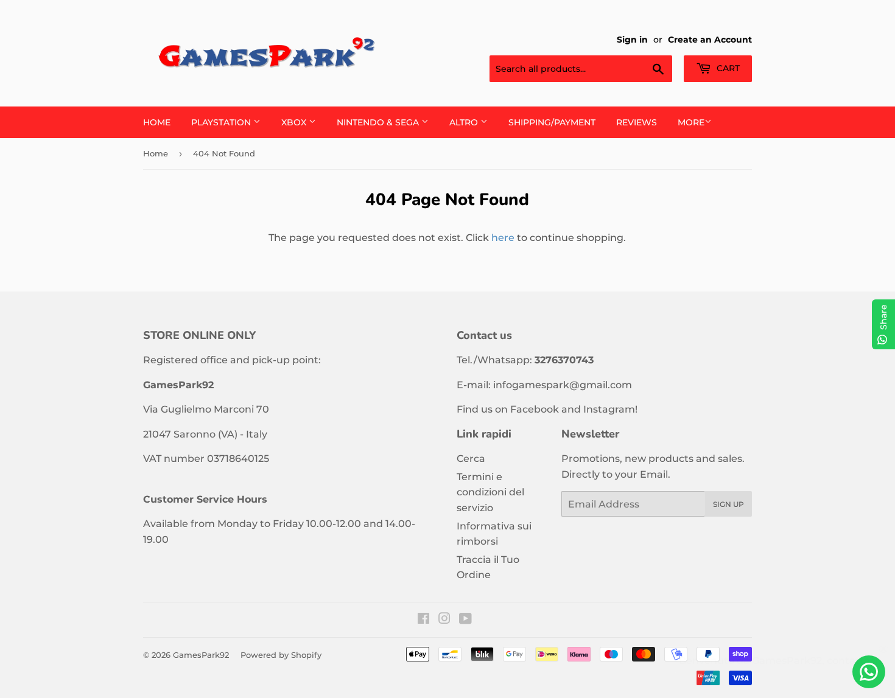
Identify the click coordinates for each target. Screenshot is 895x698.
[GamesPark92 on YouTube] (465, 620)
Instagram (609, 409)
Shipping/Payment (551, 122)
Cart (727, 68)
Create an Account (710, 39)
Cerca (471, 458)
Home (156, 122)
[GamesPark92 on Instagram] (444, 620)
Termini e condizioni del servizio (490, 492)
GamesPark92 (201, 655)
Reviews (636, 122)
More (691, 122)
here (502, 237)
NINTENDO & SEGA (379, 122)
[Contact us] (868, 671)
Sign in (632, 39)
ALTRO (464, 122)
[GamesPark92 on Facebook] (423, 620)
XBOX (295, 122)
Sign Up (728, 504)
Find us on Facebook (508, 409)
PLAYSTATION (222, 122)
